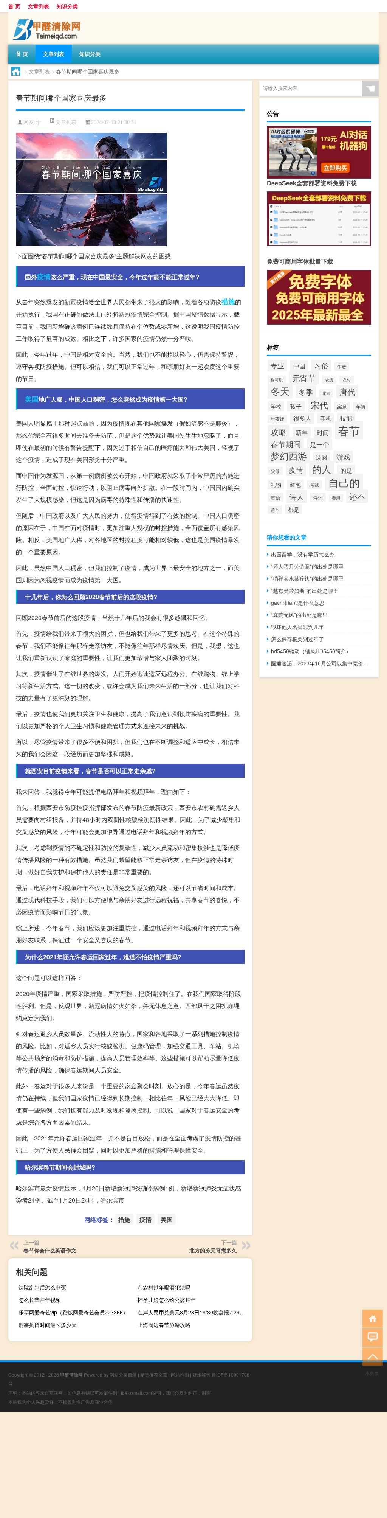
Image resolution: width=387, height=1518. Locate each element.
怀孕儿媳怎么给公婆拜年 (167, 1300)
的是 (346, 470)
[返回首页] (370, 1318)
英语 (275, 497)
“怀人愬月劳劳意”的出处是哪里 (307, 566)
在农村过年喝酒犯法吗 (164, 1287)
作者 (341, 366)
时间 (323, 432)
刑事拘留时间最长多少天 (48, 1324)
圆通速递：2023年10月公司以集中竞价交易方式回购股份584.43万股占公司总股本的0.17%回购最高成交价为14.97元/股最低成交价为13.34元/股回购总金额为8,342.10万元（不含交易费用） (321, 663)
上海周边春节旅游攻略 (164, 1324)
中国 (299, 366)
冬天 (280, 391)
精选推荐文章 (153, 1374)
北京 (326, 393)
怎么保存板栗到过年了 (297, 639)
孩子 (296, 406)
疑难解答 (201, 1374)
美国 (32, 399)
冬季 (306, 392)
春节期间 (286, 443)
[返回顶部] (370, 1355)
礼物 (276, 484)
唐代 (347, 391)
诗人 (296, 496)
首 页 (14, 6)
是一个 (319, 444)
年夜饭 (277, 419)
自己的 (344, 482)
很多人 (302, 418)
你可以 (277, 379)
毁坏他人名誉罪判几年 (297, 627)
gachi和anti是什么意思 (297, 602)
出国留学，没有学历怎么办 (302, 554)
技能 (346, 418)
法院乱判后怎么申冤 (42, 1287)
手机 (325, 418)
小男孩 (372, 1373)
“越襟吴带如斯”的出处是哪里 (304, 590)
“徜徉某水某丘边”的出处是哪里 (307, 578)
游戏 (343, 456)
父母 (275, 471)
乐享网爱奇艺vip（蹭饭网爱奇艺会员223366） (73, 1312)
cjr (38, 122)
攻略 (278, 431)
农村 (346, 379)
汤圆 (321, 457)
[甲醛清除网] (48, 15)
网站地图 (180, 1374)
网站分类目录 (123, 1374)
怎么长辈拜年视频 (40, 1300)
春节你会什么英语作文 (49, 1250)
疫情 (44, 276)
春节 (349, 430)
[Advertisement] (193, 1465)
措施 (228, 301)
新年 (302, 432)
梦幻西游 (289, 455)
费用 (336, 498)
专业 (277, 365)
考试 (314, 485)
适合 (275, 510)
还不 (357, 496)
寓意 (342, 406)
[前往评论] (370, 1337)
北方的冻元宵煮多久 (213, 1250)
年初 (360, 406)
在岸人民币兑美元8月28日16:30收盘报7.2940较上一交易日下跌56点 (194, 1312)
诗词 (318, 497)
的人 (321, 468)
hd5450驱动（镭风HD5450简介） (311, 651)
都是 (293, 509)
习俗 (321, 365)
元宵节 (304, 378)
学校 (276, 406)
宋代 (319, 404)
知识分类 (67, 6)
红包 (295, 484)
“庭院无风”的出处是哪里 (299, 614)
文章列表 (38, 6)
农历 (329, 379)
